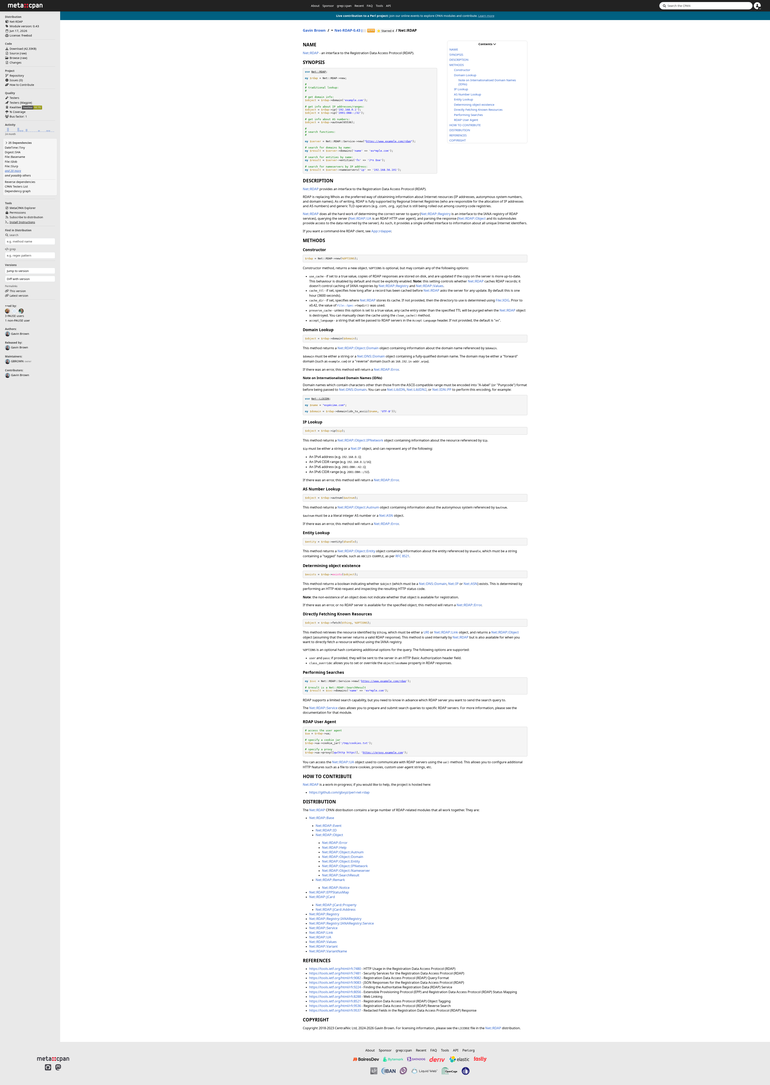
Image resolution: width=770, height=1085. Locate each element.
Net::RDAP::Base (321, 817)
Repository (17, 75)
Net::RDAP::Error (386, 369)
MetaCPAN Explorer (23, 208)
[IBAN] (388, 1071)
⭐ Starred (386, 31)
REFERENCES (458, 135)
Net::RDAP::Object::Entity (356, 551)
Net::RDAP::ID (326, 830)
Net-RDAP (16, 21)
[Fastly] (480, 1059)
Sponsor (328, 6)
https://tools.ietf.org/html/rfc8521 (335, 1001)
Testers (14, 98)
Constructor (462, 70)
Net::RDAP (311, 53)
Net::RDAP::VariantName (328, 951)
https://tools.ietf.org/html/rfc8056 (335, 992)
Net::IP (356, 448)
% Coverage (17, 112)
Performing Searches (468, 115)
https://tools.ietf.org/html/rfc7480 (335, 968)
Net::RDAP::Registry (436, 213)
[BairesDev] (366, 1059)
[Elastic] (459, 1059)
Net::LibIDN (396, 389)
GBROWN (17, 361)
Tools (379, 6)
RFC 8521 (402, 556)
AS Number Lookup (467, 94)
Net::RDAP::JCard (322, 896)
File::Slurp (11, 166)
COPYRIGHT (457, 140)
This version (18, 291)
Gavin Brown (19, 347)
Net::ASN (386, 515)
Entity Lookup (463, 99)
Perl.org (468, 1050)
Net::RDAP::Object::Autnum (358, 507)
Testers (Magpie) (21, 103)
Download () (23, 49)
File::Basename (15, 157)
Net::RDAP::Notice (336, 887)
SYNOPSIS (456, 55)
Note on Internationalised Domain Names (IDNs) (487, 82)
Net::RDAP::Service (323, 707)
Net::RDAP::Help (334, 847)
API (388, 6)
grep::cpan (344, 6)
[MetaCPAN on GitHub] (48, 1071)
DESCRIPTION (458, 60)
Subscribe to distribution (26, 217)
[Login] (757, 5)
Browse (14, 58)
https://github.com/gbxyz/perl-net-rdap (339, 792)
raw (23, 53)
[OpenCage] (450, 1071)
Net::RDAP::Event (328, 825)
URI (426, 632)
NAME (453, 49)
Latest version (19, 295)
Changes (15, 62)
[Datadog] (416, 1059)
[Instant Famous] (403, 1071)
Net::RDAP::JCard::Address (336, 909)
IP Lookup (461, 89)
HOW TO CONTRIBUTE (465, 125)
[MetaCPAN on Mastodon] (62, 1071)
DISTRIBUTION (459, 130)
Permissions (18, 212)
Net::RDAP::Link (446, 632)
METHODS (456, 65)
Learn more (486, 16)
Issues (14, 80)
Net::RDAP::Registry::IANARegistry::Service (341, 923)
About (315, 6)
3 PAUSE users (14, 316)
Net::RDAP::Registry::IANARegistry (335, 918)
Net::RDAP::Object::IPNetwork (360, 440)
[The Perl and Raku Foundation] (466, 1071)
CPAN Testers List (16, 186)
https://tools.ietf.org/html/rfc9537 (335, 1010)
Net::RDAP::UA (360, 218)
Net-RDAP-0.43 (347, 30)
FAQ (370, 6)
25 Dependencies (20, 143)
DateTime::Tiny (15, 147)
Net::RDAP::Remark (330, 879)
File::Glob (11, 161)
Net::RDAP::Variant (323, 946)
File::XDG (502, 300)
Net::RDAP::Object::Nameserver (346, 870)
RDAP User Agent (466, 120)
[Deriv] (437, 1059)
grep (12, 249)
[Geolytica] (373, 1071)
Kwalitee (15, 107)
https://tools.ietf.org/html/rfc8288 (335, 996)
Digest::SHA (12, 152)
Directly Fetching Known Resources (478, 110)
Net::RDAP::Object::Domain (358, 348)
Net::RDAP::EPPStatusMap (329, 892)
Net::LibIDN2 (417, 389)
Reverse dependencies (20, 182)
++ (371, 30)
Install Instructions (22, 222)
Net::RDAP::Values (429, 285)
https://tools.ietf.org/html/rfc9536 (335, 1005)
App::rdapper (381, 231)
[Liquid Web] (424, 1071)
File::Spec (345, 305)
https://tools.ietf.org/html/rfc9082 (335, 977)
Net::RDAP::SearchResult (340, 875)
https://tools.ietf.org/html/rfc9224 (335, 987)
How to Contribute (22, 85)
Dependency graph (18, 191)
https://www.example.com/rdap (388, 141)
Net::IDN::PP (441, 389)
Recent (359, 6)
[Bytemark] (393, 1059)
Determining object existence (474, 105)
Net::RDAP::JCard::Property (336, 904)
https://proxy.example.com (383, 752)
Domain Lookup (465, 75)
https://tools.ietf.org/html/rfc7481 (335, 973)
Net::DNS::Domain (371, 356)
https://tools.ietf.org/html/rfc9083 (335, 982)
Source (14, 53)
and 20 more (13, 171)
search (13, 235)
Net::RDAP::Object (472, 218)
